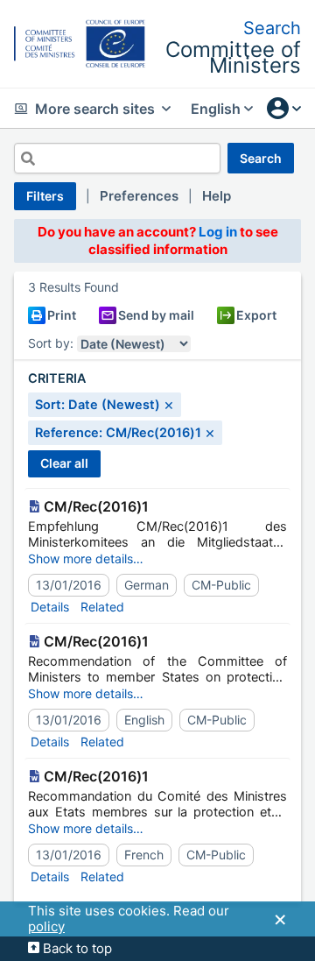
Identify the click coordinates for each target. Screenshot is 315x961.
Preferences (139, 195)
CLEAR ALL (64, 463)
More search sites (95, 108)
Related (102, 606)
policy (46, 926)
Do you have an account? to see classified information (158, 240)
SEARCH (261, 158)
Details (50, 606)
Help (216, 195)
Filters (45, 195)
